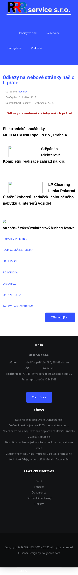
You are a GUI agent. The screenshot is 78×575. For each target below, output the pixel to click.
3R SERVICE (10, 261)
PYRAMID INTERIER (15, 238)
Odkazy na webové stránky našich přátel (38, 79)
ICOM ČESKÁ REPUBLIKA (18, 249)
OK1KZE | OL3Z (12, 295)
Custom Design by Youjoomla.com (39, 553)
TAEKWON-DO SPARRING (18, 306)
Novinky (22, 92)
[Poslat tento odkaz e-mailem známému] (70, 92)
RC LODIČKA (10, 272)
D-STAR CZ (9, 283)
